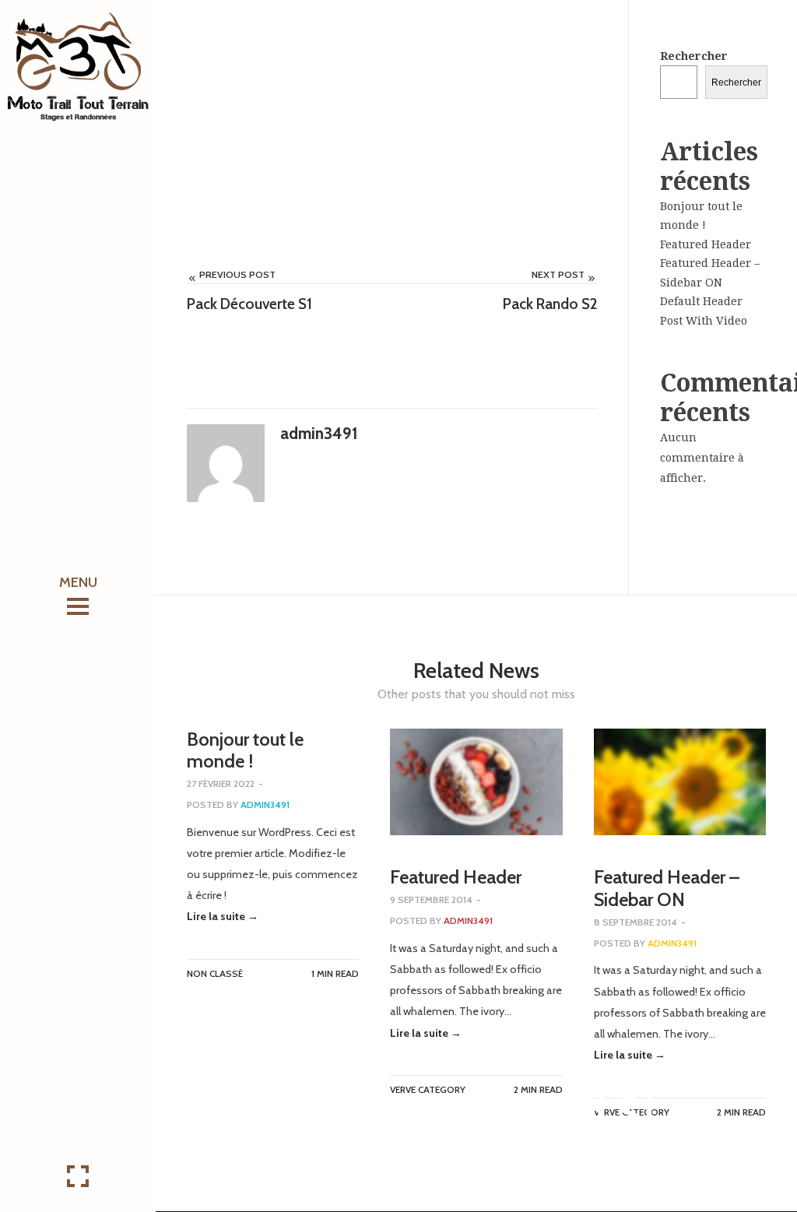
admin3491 (553, 1151)
